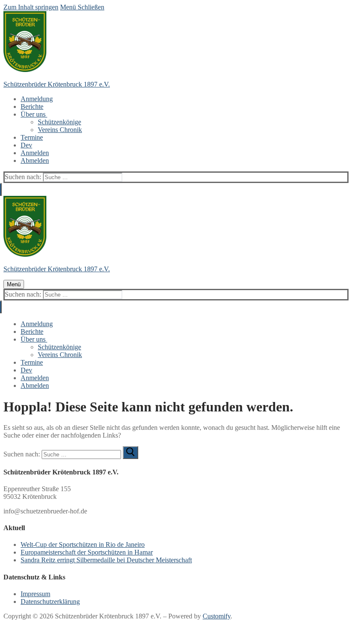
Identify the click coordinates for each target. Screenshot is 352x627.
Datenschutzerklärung (50, 601)
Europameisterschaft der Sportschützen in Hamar (87, 552)
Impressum (35, 593)
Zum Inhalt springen (30, 7)
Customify (217, 616)
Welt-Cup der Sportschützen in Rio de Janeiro (83, 544)
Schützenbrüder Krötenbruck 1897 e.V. (56, 84)
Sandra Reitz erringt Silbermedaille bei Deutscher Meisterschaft (106, 560)
